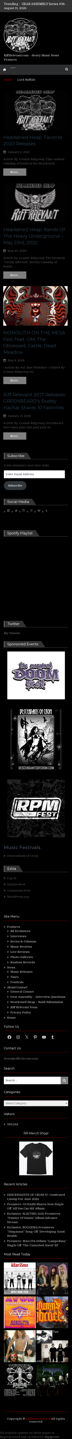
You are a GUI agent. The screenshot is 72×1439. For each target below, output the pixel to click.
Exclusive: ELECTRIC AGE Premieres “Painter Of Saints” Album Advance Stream (33, 1218)
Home (11, 1017)
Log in (11, 878)
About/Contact (17, 987)
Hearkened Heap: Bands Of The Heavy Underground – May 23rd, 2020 (34, 236)
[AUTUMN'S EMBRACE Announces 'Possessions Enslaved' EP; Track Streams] (52, 1313)
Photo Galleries (21, 957)
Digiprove (52, 1437)
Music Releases (21, 971)
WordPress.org (18, 896)
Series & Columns (23, 941)
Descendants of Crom (22, 856)
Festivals (16, 982)
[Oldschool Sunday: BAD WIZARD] (20, 1346)
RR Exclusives (20, 931)
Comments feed (18, 890)
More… (14, 172)
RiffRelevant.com (38, 1418)
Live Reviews (20, 952)
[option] (45, 4)
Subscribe (15, 485)
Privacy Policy (20, 1012)
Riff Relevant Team (23, 1007)
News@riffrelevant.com (21, 1058)
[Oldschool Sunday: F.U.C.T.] (52, 1346)
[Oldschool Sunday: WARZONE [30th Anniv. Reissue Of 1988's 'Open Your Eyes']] (20, 1279)
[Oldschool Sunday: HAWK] (52, 1279)
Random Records (22, 962)
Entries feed (16, 884)
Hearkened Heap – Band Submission (36, 1002)
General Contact (22, 991)
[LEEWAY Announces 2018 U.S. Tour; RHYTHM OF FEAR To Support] (20, 1380)
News (11, 967)
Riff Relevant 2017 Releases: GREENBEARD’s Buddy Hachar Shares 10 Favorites (34, 401)
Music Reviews (21, 946)
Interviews (18, 936)
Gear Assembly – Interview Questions (37, 997)
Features (13, 927)
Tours (14, 977)
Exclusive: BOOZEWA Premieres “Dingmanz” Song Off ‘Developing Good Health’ (36, 1232)
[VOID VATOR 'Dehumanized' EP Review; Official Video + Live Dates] (20, 1313)
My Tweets (12, 633)
